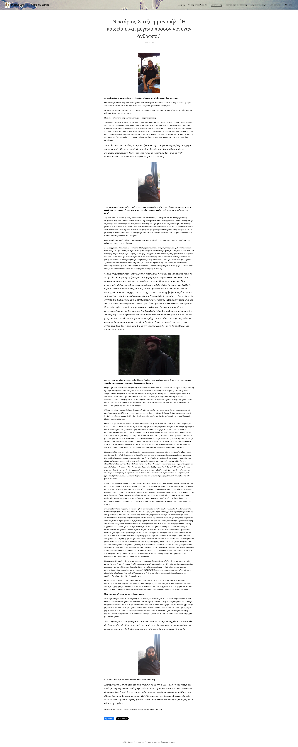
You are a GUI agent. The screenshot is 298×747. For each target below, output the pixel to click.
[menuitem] (182, 5)
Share (110, 719)
